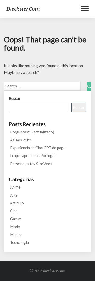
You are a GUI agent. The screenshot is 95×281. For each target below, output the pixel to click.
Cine (14, 210)
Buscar (15, 98)
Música (16, 234)
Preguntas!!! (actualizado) (32, 132)
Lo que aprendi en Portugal (32, 155)
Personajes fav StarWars (31, 163)
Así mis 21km (21, 140)
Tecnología (19, 242)
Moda (15, 226)
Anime (15, 187)
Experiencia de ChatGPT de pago (38, 147)
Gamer (15, 218)
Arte (14, 195)
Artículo (17, 203)
